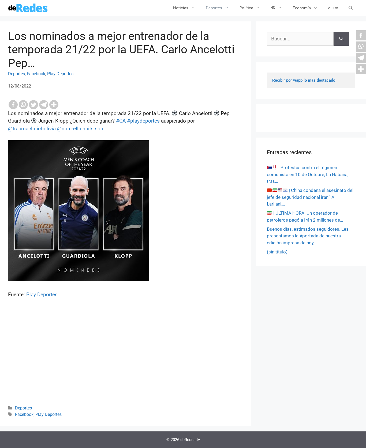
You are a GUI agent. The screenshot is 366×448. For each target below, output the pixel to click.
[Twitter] (33, 104)
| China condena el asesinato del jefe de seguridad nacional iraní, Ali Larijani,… (310, 197)
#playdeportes (143, 121)
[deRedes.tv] (28, 8)
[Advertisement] (125, 358)
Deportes (214, 8)
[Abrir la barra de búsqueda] (350, 8)
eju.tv (333, 8)
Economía (302, 8)
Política (246, 8)
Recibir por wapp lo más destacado (303, 80)
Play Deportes (60, 73)
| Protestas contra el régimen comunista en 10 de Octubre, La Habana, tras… (307, 174)
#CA (121, 121)
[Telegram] (43, 104)
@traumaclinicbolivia (32, 129)
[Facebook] (13, 104)
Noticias (180, 8)
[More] (53, 104)
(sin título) (277, 252)
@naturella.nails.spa (80, 129)
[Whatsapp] (23, 104)
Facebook (36, 73)
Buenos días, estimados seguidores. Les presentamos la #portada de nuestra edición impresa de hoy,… (308, 235)
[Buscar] (341, 39)
